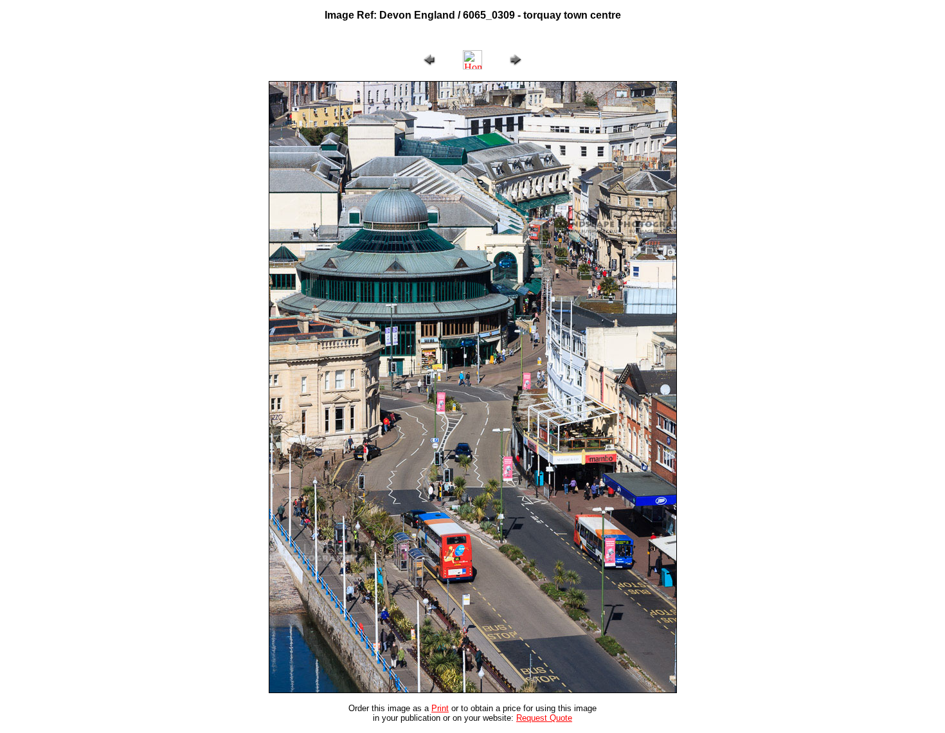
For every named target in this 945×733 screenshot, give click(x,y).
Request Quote (544, 718)
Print (440, 708)
